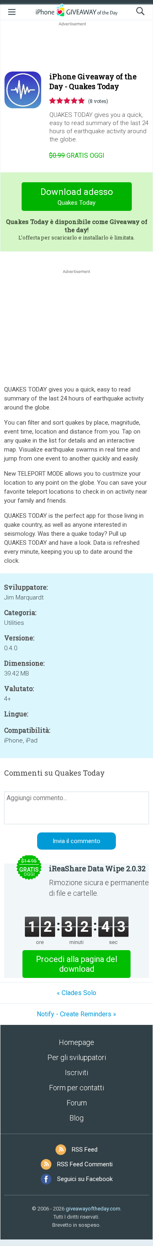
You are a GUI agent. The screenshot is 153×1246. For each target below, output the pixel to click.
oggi (76, 155)
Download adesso (76, 196)
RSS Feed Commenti (85, 1164)
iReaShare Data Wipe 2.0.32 (97, 868)
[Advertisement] (76, 47)
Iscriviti (76, 1072)
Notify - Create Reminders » (76, 1014)
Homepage (76, 1042)
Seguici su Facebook (85, 1179)
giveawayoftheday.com (93, 1209)
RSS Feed (85, 1149)
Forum (77, 1102)
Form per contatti (76, 1087)
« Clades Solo (76, 993)
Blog (76, 1118)
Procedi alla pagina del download (76, 964)
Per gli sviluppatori (76, 1057)
